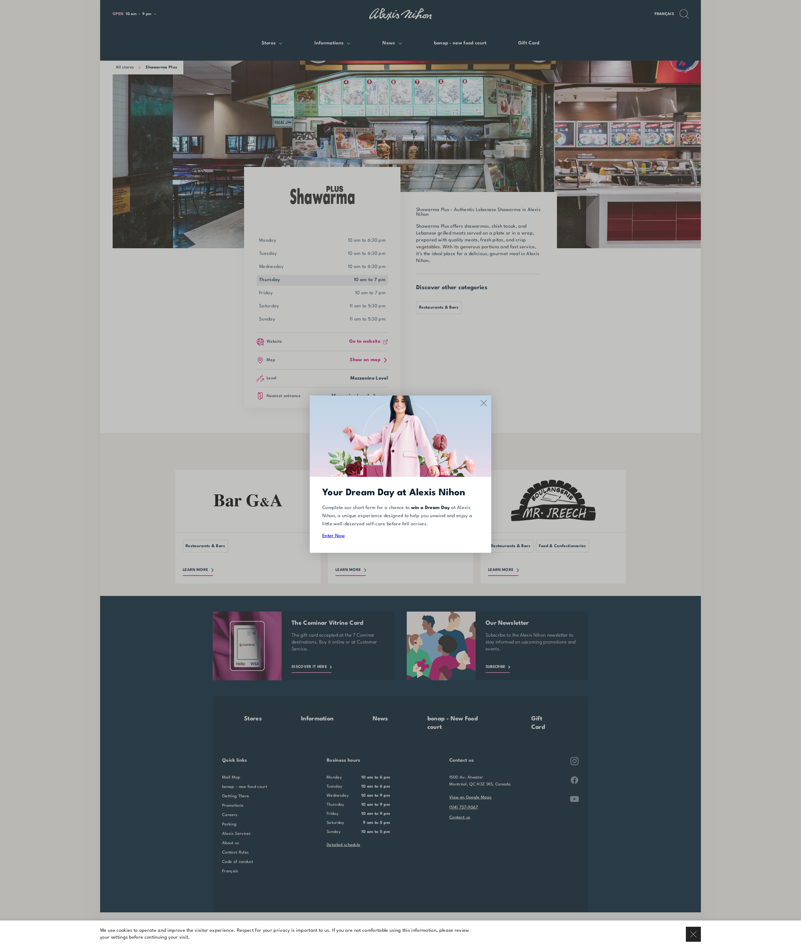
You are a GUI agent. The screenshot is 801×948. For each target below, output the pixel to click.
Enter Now (333, 536)
